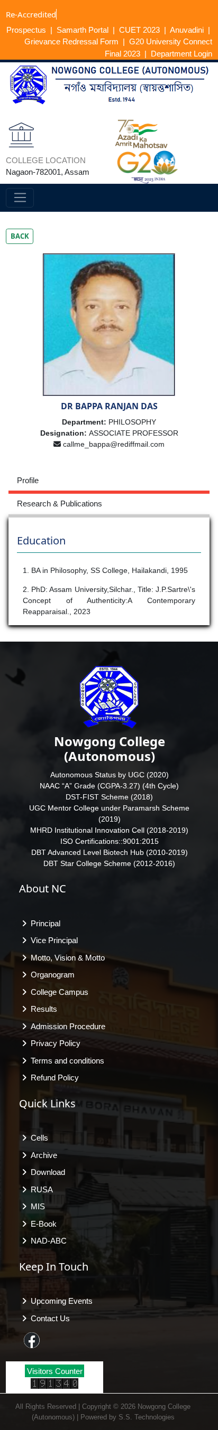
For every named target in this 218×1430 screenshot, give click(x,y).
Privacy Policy (53, 1043)
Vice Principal (52, 940)
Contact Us (48, 1318)
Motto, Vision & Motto (65, 957)
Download (45, 1172)
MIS (35, 1206)
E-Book (41, 1223)
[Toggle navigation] (20, 198)
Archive (41, 1155)
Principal (43, 923)
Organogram (50, 974)
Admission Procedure (65, 1026)
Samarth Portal (82, 29)
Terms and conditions (65, 1060)
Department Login (181, 53)
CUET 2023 (139, 29)
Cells (37, 1137)
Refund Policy (52, 1077)
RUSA (39, 1189)
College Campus (57, 991)
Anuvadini (187, 29)
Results (41, 1008)
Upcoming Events (59, 1300)
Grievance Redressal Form (71, 41)
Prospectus (26, 29)
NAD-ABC (46, 1240)
